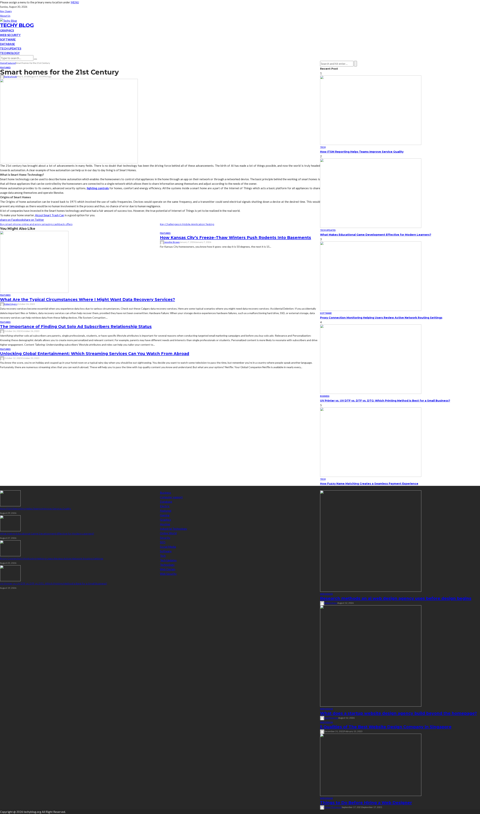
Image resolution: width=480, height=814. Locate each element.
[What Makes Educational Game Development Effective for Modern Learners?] (370, 192)
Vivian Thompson (333, 807)
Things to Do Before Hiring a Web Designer (366, 802)
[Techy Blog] (8, 20)
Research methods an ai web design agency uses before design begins (395, 598)
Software (8, 39)
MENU (75, 2)
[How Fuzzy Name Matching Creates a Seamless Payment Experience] (370, 441)
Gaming (165, 515)
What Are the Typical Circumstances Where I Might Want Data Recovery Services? (87, 299)
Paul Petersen (331, 717)
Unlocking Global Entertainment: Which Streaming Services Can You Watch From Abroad (94, 353)
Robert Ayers (10, 304)
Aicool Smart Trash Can (49, 215)
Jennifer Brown (172, 242)
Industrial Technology (173, 528)
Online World (168, 533)
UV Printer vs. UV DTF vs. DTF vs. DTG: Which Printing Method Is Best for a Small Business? (385, 400)
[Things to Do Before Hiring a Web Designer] (370, 764)
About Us (5, 15)
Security (165, 537)
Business (324, 396)
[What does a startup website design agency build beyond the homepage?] (370, 655)
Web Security (10, 35)
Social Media (168, 546)
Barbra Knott (10, 76)
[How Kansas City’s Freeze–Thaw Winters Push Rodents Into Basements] (34, 261)
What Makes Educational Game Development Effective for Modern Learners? (375, 234)
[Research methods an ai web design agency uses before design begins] (370, 540)
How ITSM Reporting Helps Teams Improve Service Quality (362, 151)
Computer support (171, 497)
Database (7, 44)
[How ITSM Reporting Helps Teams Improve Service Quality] (370, 110)
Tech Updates (10, 48)
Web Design (167, 569)
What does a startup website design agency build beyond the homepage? (398, 713)
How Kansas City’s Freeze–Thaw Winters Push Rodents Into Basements (235, 237)
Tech (323, 147)
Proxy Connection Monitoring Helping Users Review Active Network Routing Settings (381, 317)
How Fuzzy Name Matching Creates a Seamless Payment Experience (369, 483)
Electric (165, 506)
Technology (10, 53)
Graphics (7, 30)
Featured (5, 67)
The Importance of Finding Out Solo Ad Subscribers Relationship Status (76, 326)
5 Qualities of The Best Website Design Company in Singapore (386, 726)
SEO (162, 542)
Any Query (6, 11)
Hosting (165, 524)
